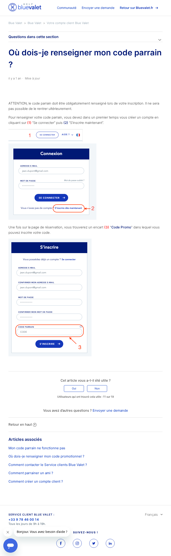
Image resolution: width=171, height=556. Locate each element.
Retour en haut (20, 424)
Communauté (66, 8)
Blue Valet (15, 23)
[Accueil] (24, 10)
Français (152, 514)
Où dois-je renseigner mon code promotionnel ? (46, 456)
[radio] (74, 388)
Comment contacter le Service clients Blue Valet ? (47, 465)
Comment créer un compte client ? (35, 481)
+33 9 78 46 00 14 (23, 519)
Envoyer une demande (98, 8)
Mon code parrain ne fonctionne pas (36, 448)
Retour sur (136, 8)
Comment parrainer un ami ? (30, 473)
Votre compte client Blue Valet (68, 23)
